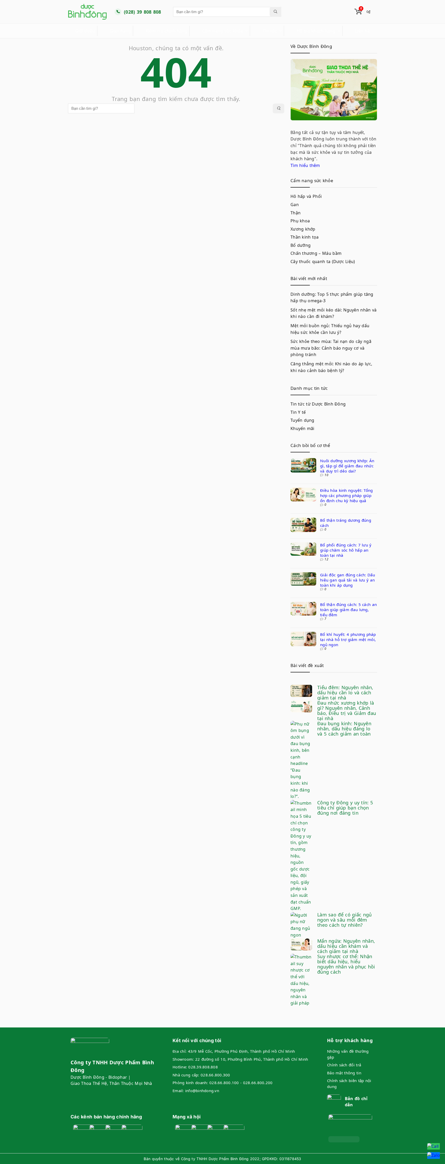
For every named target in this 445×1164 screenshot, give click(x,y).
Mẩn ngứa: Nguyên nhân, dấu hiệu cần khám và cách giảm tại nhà (346, 946)
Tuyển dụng (302, 420)
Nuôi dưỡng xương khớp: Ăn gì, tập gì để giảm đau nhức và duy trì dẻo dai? (347, 466)
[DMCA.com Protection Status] (344, 1139)
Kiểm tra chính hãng (166, 31)
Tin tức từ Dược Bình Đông (318, 404)
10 (326, 475)
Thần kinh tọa (304, 237)
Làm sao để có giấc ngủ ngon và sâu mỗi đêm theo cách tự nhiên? (344, 920)
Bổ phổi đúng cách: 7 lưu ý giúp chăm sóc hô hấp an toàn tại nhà (346, 550)
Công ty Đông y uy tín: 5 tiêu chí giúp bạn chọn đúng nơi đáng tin (345, 807)
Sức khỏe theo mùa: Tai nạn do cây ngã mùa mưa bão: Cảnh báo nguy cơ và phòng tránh (330, 348)
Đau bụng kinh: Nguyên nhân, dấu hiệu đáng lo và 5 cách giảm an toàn (344, 728)
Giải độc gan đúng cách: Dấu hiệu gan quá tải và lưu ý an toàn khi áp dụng (347, 580)
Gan (294, 204)
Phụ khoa (300, 221)
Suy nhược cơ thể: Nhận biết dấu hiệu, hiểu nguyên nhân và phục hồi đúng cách (346, 964)
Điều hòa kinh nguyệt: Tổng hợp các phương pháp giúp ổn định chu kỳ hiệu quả (346, 495)
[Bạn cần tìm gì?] (275, 12)
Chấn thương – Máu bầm (315, 253)
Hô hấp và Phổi (306, 196)
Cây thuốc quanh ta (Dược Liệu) (322, 261)
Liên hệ (362, 31)
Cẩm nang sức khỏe (222, 31)
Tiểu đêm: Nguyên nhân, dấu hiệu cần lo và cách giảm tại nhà (345, 692)
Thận (295, 213)
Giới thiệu (85, 31)
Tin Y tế (298, 412)
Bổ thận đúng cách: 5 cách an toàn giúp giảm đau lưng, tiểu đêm (348, 609)
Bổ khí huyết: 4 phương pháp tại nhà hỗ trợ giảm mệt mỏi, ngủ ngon (348, 639)
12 (326, 559)
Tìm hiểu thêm (305, 165)
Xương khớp (302, 229)
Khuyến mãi (302, 428)
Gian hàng (120, 31)
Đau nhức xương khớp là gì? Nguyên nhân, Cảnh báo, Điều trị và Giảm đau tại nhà (346, 710)
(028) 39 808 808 (142, 12)
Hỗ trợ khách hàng (316, 31)
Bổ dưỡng (300, 245)
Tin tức (270, 31)
